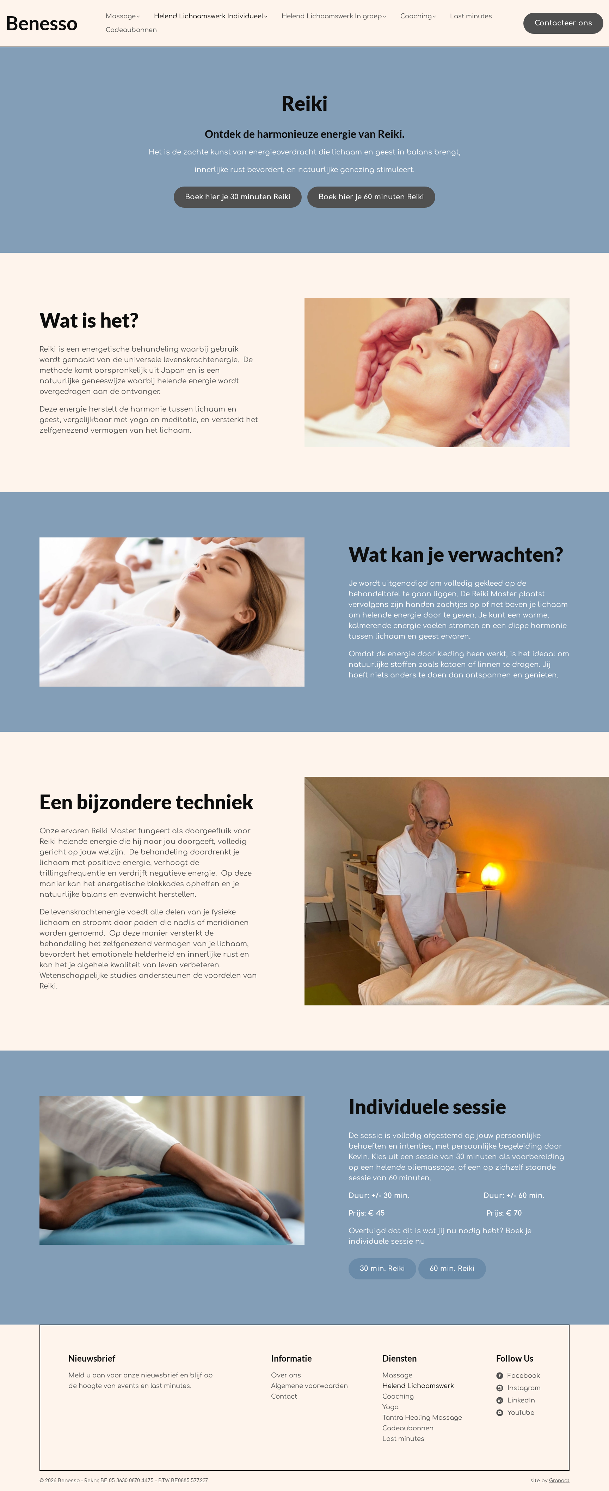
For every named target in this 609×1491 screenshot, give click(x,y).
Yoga (390, 1407)
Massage (397, 1375)
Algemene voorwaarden (309, 1385)
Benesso (42, 23)
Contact (284, 1396)
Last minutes (403, 1438)
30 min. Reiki (382, 1269)
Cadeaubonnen (407, 1428)
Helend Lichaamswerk (418, 1385)
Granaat (559, 1480)
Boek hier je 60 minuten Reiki (371, 197)
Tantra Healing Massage (422, 1417)
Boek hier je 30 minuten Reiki (237, 197)
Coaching (398, 1396)
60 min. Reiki (452, 1269)
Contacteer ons (563, 23)
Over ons (286, 1375)
